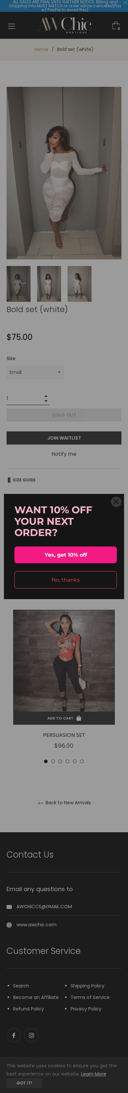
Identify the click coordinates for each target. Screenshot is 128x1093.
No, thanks (66, 580)
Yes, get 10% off (66, 555)
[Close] (116, 502)
